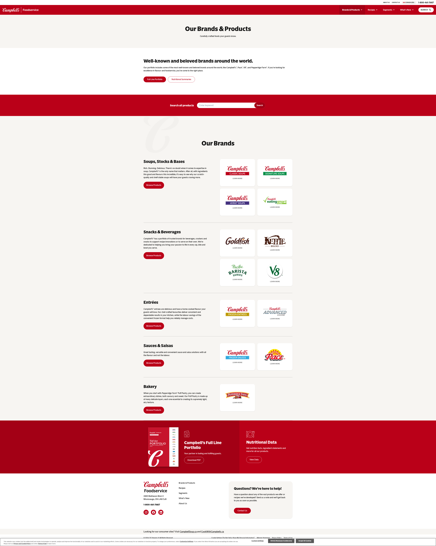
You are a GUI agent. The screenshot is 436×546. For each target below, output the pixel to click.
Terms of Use (42, 544)
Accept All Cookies (305, 541)
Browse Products (153, 185)
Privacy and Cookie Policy (22, 544)
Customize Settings (186, 541)
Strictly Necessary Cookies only (281, 541)
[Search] (426, 9)
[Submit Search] (259, 105)
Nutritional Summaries (181, 79)
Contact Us (242, 510)
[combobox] (225, 105)
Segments (387, 10)
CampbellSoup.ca (188, 531)
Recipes (371, 10)
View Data (254, 459)
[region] (218, 542)
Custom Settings (257, 541)
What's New (405, 10)
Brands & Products (351, 10)
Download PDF (194, 460)
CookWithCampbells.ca (212, 531)
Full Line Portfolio (154, 79)
